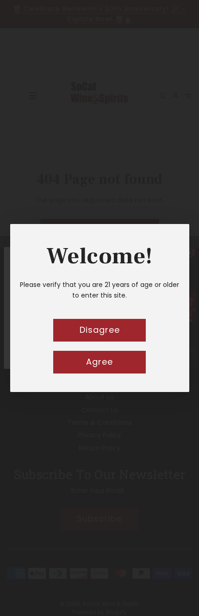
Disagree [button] (100, 330)
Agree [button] (99, 361)
